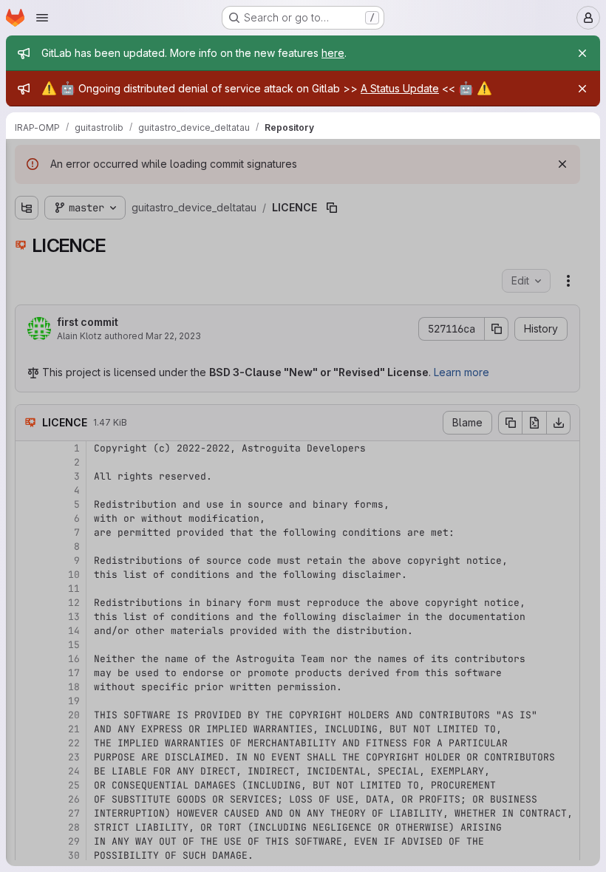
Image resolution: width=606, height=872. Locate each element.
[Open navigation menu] (42, 18)
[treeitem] (123, 215)
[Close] (582, 53)
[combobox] (121, 188)
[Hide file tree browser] (26, 159)
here (332, 53)
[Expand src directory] (26, 239)
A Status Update (400, 88)
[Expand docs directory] (26, 215)
